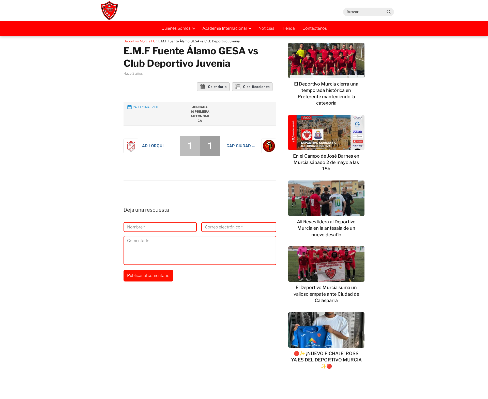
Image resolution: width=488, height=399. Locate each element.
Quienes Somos (176, 28)
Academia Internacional (224, 28)
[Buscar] (388, 12)
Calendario (217, 87)
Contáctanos (314, 28)
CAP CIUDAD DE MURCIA (242, 145)
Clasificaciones (256, 87)
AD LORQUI (152, 145)
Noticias (266, 28)
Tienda (288, 28)
